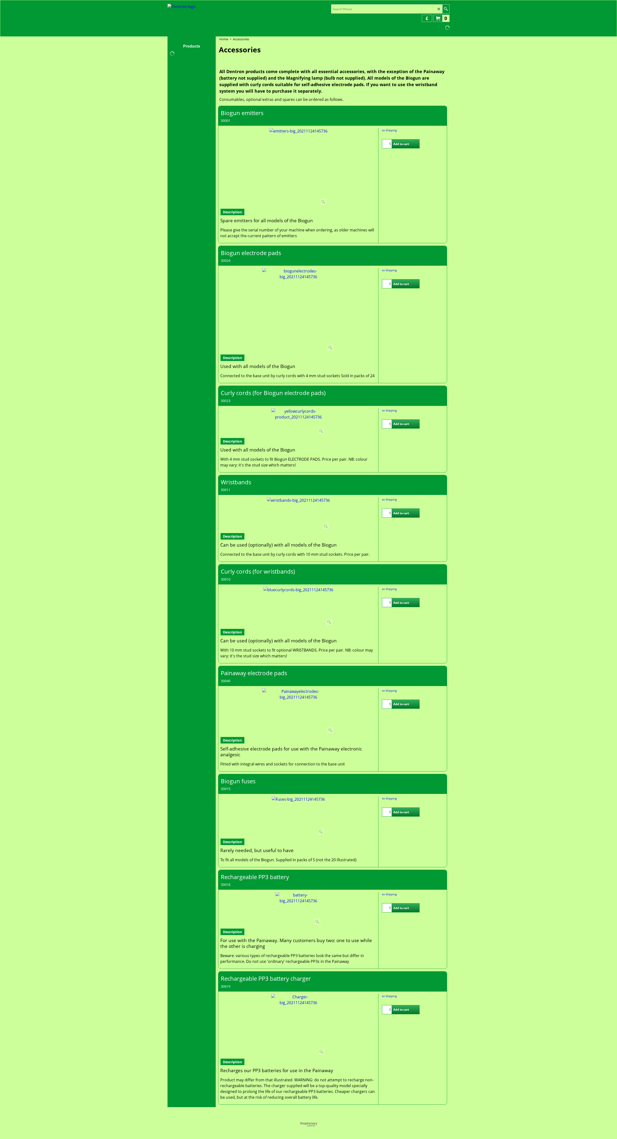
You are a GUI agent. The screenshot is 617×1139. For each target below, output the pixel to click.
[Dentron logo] (182, 7)
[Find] (445, 9)
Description (232, 212)
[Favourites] (415, 143)
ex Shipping (389, 130)
